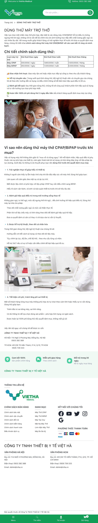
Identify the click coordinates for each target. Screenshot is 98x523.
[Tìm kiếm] (90, 12)
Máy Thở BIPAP (41, 416)
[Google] (61, 420)
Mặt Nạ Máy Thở (41, 424)
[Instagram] (85, 413)
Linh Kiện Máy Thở (42, 427)
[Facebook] (61, 413)
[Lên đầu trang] (95, 510)
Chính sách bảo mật (12, 412)
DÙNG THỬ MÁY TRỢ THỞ (27, 30)
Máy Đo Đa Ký (40, 431)
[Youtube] (69, 413)
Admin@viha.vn (16, 467)
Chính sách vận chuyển (13, 416)
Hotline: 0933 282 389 (81, 1)
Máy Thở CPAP (40, 412)
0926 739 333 (66, 463)
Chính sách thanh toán (13, 427)
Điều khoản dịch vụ (11, 431)
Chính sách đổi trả (11, 420)
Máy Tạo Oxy (40, 420)
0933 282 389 (20, 463)
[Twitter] (77, 413)
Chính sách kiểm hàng (13, 424)
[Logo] (22, 395)
